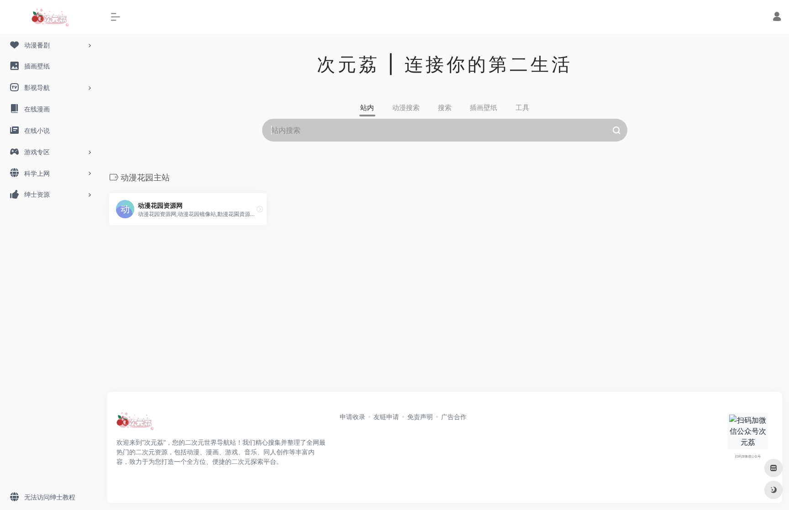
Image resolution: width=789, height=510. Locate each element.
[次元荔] (135, 423)
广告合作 (454, 417)
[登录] (777, 17)
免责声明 (420, 417)
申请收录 (352, 417)
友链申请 (386, 417)
